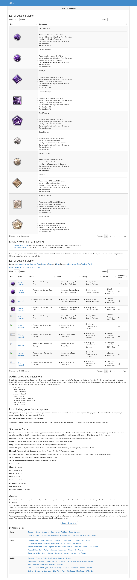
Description (43, 24)
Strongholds (32, 561)
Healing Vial (66, 535)
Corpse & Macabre (54, 547)
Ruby (38, 264)
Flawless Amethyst (21, 309)
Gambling (57, 568)
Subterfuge (53, 550)
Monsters (91, 561)
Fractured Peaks (41, 558)
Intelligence (44, 564)
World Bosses (82, 561)
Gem (78, 264)
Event (93, 571)
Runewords (45, 532)
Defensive (49, 540)
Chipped (73, 264)
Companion (55, 543)
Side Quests (71, 571)
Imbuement (62, 550)
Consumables (56, 535)
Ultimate (77, 540)
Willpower (60, 564)
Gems (57, 532)
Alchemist (66, 568)
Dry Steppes (52, 558)
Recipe (105, 276)
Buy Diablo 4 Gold (19, 247)
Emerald (33, 264)
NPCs (88, 571)
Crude (67, 264)
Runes (38, 532)
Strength (36, 564)
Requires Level (121, 276)
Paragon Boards (51, 561)
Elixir (73, 535)
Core (43, 540)
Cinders (77, 532)
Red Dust (64, 532)
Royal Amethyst (21, 317)
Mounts (73, 561)
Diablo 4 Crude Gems (69, 523)
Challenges (44, 568)
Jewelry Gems (35, 267)
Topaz (50, 264)
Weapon (31, 276)
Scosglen (31, 558)
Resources (80, 535)
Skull (57, 264)
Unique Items (45, 535)
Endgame (41, 561)
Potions (87, 535)
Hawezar (61, 558)
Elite (54, 571)
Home (13, 3)
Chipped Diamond (21, 336)
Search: (104, 20)
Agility (46, 550)
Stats (29, 564)
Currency (31, 532)
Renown (37, 571)
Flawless (84, 264)
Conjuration (59, 553)
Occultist (89, 568)
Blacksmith (74, 568)
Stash (94, 535)
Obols (71, 532)
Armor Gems (24, 267)
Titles (51, 568)
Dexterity (52, 564)
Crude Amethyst (21, 283)
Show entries (17, 20)
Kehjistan (69, 558)
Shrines (30, 571)
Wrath (63, 543)
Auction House (46, 571)
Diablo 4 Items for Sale (21, 245)
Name (20, 276)
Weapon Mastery (67, 540)
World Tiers (61, 571)
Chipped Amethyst (21, 291)
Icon (11, 24)
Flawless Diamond (21, 354)
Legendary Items (33, 535)
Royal (90, 264)
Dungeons (61, 561)
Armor (59, 276)
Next (124, 236)
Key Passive (86, 540)
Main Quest (80, 571)
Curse (64, 547)
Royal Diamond (21, 364)
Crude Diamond (21, 327)
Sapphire (44, 264)
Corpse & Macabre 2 (74, 547)
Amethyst (19, 264)
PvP (68, 561)
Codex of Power (33, 568)
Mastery (66, 553)
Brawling (57, 540)
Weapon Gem (14, 267)
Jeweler (82, 568)
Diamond (26, 264)
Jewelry (84, 276)
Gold (52, 532)
